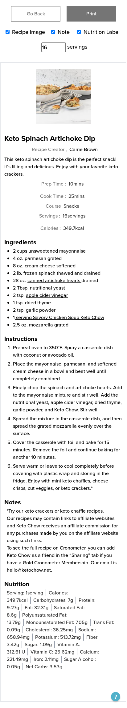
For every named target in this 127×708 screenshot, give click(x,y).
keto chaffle (73, 510)
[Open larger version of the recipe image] (63, 99)
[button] (115, 696)
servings (77, 47)
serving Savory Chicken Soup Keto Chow (60, 317)
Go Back (36, 13)
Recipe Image (28, 32)
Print (91, 13)
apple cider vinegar (47, 295)
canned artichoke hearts (53, 280)
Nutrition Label (102, 32)
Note (64, 32)
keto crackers (38, 510)
